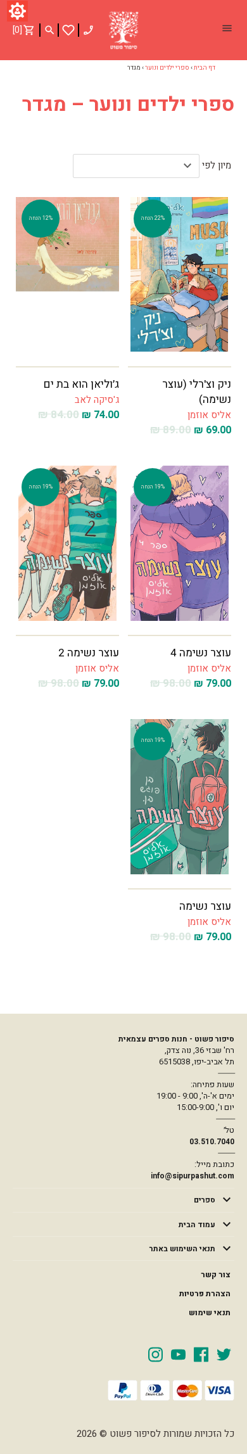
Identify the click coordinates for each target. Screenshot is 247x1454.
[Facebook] (201, 1354)
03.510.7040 (211, 1141)
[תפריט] (227, 30)
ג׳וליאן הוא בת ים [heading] (81, 384)
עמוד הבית (197, 1224)
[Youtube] (178, 1354)
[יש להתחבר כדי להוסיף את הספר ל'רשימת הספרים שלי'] (68, 30)
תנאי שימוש (210, 1312)
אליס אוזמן (209, 415)
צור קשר (216, 1274)
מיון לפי (216, 165)
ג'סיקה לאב (97, 400)
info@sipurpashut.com (192, 1176)
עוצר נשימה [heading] (205, 906)
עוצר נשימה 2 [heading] (88, 653)
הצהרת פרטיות (205, 1293)
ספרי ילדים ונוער (167, 67)
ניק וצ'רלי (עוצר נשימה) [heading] (196, 391)
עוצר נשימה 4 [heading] (200, 653)
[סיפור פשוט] (123, 30)
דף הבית (204, 67)
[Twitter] (224, 1354)
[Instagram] (155, 1354)
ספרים (204, 1200)
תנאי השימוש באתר (182, 1248)
